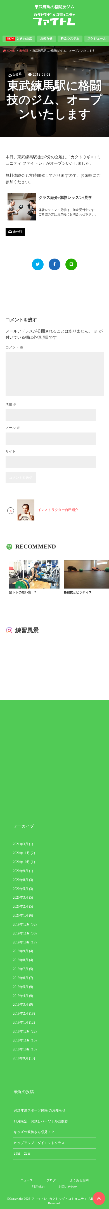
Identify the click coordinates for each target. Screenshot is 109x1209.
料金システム (70, 38)
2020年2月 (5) (23, 906)
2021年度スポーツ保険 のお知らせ (40, 1110)
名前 (11, 404)
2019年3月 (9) (23, 1004)
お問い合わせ (67, 1186)
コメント (14, 347)
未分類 (17, 74)
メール (13, 428)
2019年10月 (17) (25, 942)
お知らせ (46, 38)
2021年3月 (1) (23, 844)
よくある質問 (79, 1180)
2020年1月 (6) (23, 915)
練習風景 (27, 630)
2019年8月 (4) (23, 960)
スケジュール (96, 38)
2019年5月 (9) (23, 987)
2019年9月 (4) (23, 951)
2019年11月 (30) (25, 933)
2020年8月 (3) (23, 880)
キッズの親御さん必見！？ (34, 1132)
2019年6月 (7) (23, 978)
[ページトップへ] (99, 1198)
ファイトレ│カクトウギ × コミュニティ (59, 1198)
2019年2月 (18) (24, 1013)
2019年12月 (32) (25, 924)
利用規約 (38, 1186)
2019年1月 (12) (24, 1022)
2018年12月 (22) (25, 1031)
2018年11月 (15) (25, 1040)
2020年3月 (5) (23, 897)
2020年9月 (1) (23, 871)
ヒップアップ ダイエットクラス (39, 1143)
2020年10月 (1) (24, 862)
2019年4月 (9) (23, 996)
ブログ (51, 1180)
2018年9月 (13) (24, 1058)
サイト (11, 451)
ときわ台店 (19, 38)
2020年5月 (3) (23, 889)
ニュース (26, 1180)
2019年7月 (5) (23, 969)
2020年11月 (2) (24, 853)
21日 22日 (22, 1153)
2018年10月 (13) (25, 1049)
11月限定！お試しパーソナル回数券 (41, 1121)
